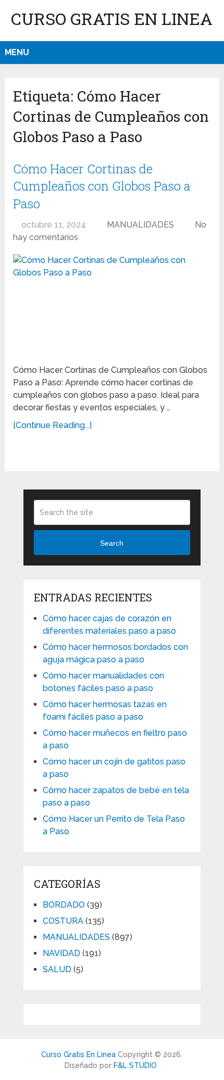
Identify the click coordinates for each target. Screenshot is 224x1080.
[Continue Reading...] (52, 425)
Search (111, 543)
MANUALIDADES (140, 225)
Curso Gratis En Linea (112, 18)
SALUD (57, 969)
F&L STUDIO (135, 1065)
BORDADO (64, 905)
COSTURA (63, 921)
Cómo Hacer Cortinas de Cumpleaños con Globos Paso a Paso (102, 186)
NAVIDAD (61, 953)
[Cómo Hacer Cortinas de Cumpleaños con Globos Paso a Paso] (112, 305)
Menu (17, 52)
